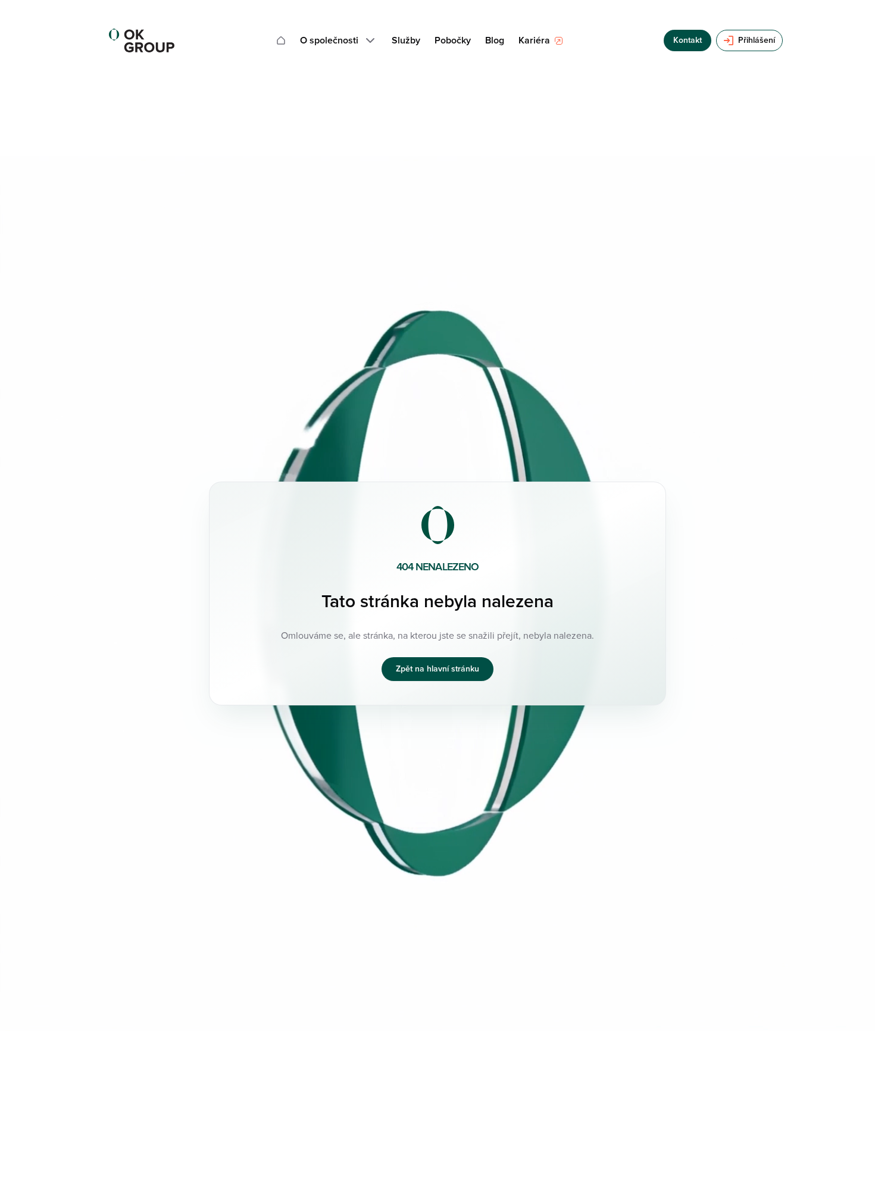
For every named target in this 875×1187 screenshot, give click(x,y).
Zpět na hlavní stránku (437, 669)
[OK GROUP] (141, 40)
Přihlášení (756, 40)
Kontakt (687, 40)
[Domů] (281, 40)
